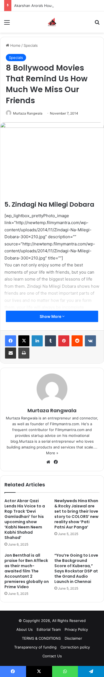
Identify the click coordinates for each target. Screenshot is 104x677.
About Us (24, 629)
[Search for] (97, 24)
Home (15, 45)
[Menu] (7, 24)
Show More (51, 316)
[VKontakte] (90, 340)
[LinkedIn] (37, 340)
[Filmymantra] (52, 22)
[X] (23, 340)
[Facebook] (10, 340)
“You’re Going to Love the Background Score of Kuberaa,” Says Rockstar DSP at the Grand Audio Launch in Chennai (76, 568)
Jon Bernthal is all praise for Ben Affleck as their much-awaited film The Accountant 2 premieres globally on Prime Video (26, 571)
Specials (31, 45)
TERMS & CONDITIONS (41, 638)
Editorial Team (49, 629)
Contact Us (52, 656)
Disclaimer (73, 638)
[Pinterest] (63, 340)
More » (52, 453)
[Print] (23, 353)
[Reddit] (77, 340)
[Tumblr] (50, 340)
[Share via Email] (10, 353)
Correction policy (75, 647)
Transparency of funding (35, 647)
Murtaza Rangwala (27, 113)
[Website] (48, 462)
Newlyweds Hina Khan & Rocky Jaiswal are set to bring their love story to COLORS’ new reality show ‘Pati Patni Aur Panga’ (76, 514)
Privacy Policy (76, 629)
